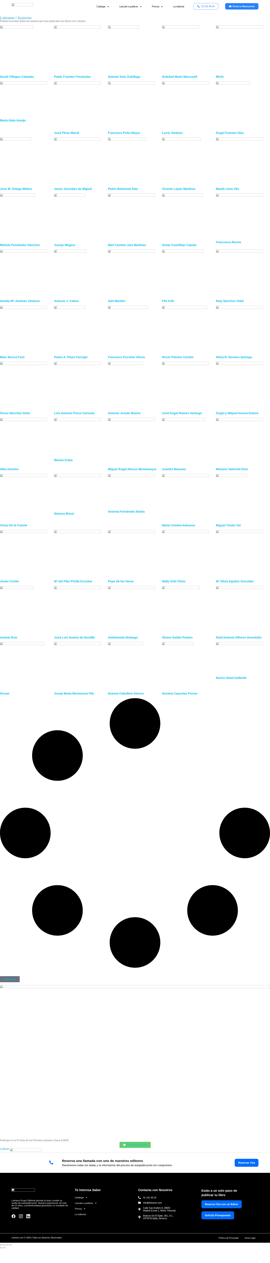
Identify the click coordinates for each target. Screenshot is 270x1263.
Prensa (155, 6)
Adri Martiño (116, 301)
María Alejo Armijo (13, 120)
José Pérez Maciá (66, 132)
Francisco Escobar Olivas (126, 357)
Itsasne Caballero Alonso (126, 693)
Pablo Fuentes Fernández (72, 76)
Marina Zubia (63, 460)
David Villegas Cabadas (17, 76)
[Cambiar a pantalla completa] (4, 1244)
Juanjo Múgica (64, 245)
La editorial (178, 6)
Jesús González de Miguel (73, 188)
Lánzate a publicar (128, 6)
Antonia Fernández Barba (126, 511)
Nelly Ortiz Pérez (174, 581)
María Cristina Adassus (178, 525)
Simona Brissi (64, 513)
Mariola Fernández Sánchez (20, 245)
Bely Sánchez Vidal (230, 301)
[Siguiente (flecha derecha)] (4, 1247)
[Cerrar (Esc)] (10, 1244)
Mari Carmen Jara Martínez (127, 245)
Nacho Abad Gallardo (231, 677)
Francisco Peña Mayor (124, 132)
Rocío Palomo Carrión (178, 357)
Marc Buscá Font (12, 357)
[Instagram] (21, 1216)
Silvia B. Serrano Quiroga (234, 357)
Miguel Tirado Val (228, 525)
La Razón (4, 1149)
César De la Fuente (13, 525)
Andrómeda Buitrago (123, 637)
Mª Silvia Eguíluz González (235, 581)
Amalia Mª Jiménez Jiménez (20, 301)
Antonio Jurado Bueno (124, 413)
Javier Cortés (9, 581)
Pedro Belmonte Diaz (123, 188)
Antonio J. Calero (66, 301)
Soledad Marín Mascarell (179, 76)
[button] (10, 979)
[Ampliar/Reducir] (1, 1244)
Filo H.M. (168, 301)
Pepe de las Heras (121, 581)
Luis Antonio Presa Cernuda (74, 413)
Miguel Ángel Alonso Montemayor (132, 469)
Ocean (4, 693)
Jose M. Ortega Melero (16, 188)
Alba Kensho (9, 469)
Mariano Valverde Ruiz (232, 469)
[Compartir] (7, 1244)
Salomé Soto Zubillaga (124, 76)
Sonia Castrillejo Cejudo (179, 245)
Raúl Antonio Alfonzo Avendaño (239, 637)
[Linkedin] (28, 1216)
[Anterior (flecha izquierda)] (1, 1247)
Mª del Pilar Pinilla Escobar (73, 581)
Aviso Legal (250, 1238)
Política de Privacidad (228, 1238)
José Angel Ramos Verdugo (182, 413)
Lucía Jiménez (172, 132)
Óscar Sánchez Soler (15, 413)
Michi (220, 76)
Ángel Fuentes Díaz (230, 132)
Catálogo (100, 6)
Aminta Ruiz (8, 637)
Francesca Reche (228, 242)
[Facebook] (13, 1216)
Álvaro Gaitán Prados (177, 637)
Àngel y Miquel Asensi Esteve (237, 413)
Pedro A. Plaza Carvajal (70, 357)
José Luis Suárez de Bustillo (74, 637)
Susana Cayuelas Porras (180, 693)
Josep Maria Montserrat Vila (74, 693)
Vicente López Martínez (178, 188)
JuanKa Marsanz (174, 469)
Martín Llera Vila (227, 188)
